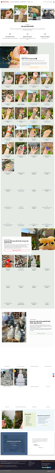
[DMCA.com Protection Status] (44, 467)
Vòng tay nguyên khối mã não (8, 139)
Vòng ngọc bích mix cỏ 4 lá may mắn (21, 121)
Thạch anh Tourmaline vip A (21, 103)
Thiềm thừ (47, 303)
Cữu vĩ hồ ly (27, 416)
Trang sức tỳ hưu (28, 418)
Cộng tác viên (31, 464)
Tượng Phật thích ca (7, 366)
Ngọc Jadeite (28, 420)
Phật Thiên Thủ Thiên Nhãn (8, 190)
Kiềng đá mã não (34, 139)
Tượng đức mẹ (48, 386)
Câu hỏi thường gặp (31, 463)
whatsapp (52, 461)
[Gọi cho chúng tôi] (47, 465)
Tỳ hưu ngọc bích (21, 207)
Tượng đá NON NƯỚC (46, 17)
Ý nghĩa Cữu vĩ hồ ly (41, 420)
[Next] (24, 327)
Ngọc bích (27, 421)
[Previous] (3, 327)
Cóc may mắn (8, 286)
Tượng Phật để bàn (34, 269)
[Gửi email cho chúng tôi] (46, 465)
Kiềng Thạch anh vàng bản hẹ (8, 173)
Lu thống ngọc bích (34, 207)
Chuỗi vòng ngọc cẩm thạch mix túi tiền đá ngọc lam (47, 86)
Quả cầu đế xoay (8, 269)
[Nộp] (51, 2)
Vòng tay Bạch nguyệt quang (21, 173)
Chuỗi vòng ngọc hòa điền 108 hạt (34, 86)
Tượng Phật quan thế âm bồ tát (34, 386)
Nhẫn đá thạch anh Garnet (21, 190)
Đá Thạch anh (28, 419)
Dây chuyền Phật (28, 417)
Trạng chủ (12, 1)
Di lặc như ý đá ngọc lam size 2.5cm (34, 224)
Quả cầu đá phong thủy (33, 18)
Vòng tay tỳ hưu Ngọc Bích (8, 86)
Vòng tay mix (28, 422)
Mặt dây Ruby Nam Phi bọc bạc (8, 207)
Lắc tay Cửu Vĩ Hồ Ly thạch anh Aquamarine (34, 121)
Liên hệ (30, 465)
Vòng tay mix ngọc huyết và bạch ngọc (34, 103)
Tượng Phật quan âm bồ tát (20, 366)
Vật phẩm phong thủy (23, 1)
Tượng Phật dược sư (20, 386)
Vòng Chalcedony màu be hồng (47, 139)
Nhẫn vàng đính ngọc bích (21, 224)
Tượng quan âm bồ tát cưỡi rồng (7, 386)
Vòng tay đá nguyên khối (19, 20)
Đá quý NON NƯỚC (16, 441)
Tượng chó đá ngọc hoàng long (8, 303)
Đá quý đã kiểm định (29, 423)
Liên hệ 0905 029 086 (34, 104)
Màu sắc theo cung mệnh (42, 419)
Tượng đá (28, 1)
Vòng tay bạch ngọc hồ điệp (47, 121)
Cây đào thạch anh (21, 269)
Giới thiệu (30, 461)
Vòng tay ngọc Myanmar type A (21, 156)
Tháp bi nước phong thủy (48, 366)
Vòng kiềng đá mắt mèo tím (47, 173)
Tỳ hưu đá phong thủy (21, 303)
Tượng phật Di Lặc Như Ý (34, 303)
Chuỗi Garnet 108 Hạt (21, 86)
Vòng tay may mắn (47, 103)
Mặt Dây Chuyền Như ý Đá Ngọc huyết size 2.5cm (47, 225)
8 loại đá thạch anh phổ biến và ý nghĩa (44, 417)
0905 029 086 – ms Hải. (45, 38)
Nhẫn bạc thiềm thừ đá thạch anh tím (47, 207)
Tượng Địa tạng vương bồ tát (34, 366)
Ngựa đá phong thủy (21, 286)
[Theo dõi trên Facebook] (44, 465)
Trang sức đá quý (16, 1)
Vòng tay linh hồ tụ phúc (8, 103)
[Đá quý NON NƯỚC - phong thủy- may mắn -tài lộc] (5, 2)
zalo (49, 461)
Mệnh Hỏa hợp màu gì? (41, 423)
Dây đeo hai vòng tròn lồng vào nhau (8, 224)
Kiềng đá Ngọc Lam (34, 173)
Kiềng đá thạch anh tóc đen (34, 156)
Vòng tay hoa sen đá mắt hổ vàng (8, 121)
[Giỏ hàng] (53, 2)
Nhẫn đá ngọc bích (34, 190)
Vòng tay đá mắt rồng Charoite (47, 156)
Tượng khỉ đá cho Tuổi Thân (47, 286)
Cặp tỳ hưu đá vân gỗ (47, 269)
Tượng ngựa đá (34, 286)
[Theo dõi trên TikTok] (45, 465)
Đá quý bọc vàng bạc (29, 425)
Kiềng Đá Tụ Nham (21, 139)
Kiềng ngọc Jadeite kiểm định (8, 156)
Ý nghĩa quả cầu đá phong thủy (42, 418)
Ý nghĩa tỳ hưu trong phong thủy (43, 421)
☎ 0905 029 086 (45, 461)
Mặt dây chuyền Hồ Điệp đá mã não (47, 190)
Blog (32, 1)
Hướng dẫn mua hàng (32, 462)
